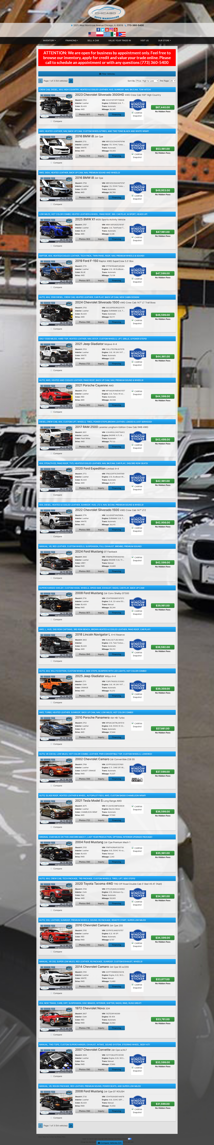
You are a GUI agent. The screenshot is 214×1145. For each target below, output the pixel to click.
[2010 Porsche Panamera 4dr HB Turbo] (56, 728)
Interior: (78, 103)
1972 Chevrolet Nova (92, 1008)
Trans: (104, 106)
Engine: (105, 103)
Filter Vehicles (108, 74)
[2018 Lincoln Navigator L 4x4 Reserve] (56, 645)
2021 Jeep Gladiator (96, 344)
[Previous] (40, 80)
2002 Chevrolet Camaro (105, 759)
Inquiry (101, 114)
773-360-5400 (135, 25)
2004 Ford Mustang (102, 842)
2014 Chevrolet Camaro (102, 966)
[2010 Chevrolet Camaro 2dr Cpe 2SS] (56, 936)
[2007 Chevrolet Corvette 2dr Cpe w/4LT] (56, 1061)
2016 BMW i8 (89, 136)
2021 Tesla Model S (98, 800)
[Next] (71, 80)
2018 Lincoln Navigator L (100, 634)
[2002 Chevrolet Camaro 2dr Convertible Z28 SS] (56, 770)
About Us (45, 1137)
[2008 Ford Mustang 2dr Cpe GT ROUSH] (56, 1102)
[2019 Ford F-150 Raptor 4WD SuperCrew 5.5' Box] (56, 272)
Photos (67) (84, 114)
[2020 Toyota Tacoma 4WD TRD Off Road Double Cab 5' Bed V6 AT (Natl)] (56, 894)
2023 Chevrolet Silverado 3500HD (118, 94)
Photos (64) (84, 654)
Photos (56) (84, 862)
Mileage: (105, 109)
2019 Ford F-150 (104, 261)
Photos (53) (84, 156)
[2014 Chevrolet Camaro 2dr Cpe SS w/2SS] (56, 977)
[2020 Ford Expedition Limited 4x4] (56, 479)
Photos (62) (84, 446)
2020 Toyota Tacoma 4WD (118, 883)
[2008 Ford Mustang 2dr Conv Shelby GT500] (56, 604)
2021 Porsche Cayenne (94, 385)
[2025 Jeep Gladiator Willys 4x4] (56, 687)
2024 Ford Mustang (96, 551)
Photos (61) (84, 488)
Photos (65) (84, 405)
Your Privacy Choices (120, 1139)
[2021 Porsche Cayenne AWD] (56, 396)
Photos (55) (84, 945)
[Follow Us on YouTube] (107, 29)
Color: (77, 106)
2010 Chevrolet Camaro (99, 925)
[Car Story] (144, 115)
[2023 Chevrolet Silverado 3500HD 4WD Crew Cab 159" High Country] (56, 105)
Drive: (77, 109)
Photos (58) (84, 322)
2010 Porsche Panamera (100, 717)
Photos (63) (84, 239)
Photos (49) (84, 197)
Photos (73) (84, 737)
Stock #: (78, 100)
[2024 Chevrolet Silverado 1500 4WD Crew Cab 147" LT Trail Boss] (56, 313)
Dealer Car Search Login (89, 1139)
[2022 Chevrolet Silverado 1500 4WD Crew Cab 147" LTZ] (56, 521)
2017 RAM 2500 (111, 427)
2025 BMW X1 (100, 219)
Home (40, 1137)
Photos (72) (84, 363)
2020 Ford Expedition (97, 468)
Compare (57, 121)
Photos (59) (84, 779)
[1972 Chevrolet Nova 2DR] (56, 1019)
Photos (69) (84, 529)
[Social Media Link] (111, 29)
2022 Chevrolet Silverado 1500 (110, 510)
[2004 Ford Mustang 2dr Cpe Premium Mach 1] (56, 853)
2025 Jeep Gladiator (95, 676)
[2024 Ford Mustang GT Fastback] (56, 562)
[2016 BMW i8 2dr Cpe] (56, 147)
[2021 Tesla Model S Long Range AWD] (56, 811)
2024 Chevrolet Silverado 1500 (115, 302)
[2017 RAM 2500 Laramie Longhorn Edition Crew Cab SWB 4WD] (56, 438)
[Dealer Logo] (107, 12)
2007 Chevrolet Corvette (101, 1049)
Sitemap (110, 1139)
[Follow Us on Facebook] (98, 29)
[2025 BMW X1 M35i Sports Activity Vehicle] (56, 230)
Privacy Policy (61, 1137)
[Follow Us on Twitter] (103, 29)
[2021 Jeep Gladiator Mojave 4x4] (56, 355)
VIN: (103, 100)
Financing (116, 114)
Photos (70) (84, 696)
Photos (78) (84, 1028)
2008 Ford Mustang (102, 593)
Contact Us (52, 1137)
